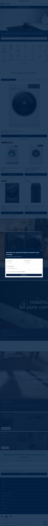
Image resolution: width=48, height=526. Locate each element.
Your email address (10, 266)
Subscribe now (24, 274)
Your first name (9, 260)
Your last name (27, 260)
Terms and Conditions (21, 271)
